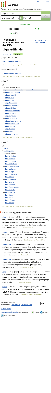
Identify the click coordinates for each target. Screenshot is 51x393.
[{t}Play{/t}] (16, 57)
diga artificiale (34, 65)
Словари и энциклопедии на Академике (21, 9)
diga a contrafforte (12, 92)
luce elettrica (10, 185)
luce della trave (11, 164)
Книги (37, 29)
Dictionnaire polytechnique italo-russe (15, 65)
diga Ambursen (11, 103)
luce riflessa (10, 200)
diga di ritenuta (11, 118)
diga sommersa (11, 134)
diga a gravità (10, 95)
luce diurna (9, 182)
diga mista (9, 131)
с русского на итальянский (40, 41)
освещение (9, 151)
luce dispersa (10, 179)
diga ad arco (10, 100)
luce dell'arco (10, 169)
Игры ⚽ (14, 33)
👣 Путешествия (6, 308)
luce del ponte (10, 161)
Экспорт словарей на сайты (9, 312)
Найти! (45, 16)
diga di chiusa (10, 113)
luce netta (9, 198)
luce (31, 206)
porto (4, 232)
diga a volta (9, 98)
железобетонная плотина (37, 90)
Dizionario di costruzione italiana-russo (15, 76)
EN (34, 2)
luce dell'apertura (12, 166)
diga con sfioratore (12, 111)
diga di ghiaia (10, 116)
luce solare (9, 203)
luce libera (9, 195)
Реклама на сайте (26, 304)
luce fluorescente (12, 187)
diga (31, 137)
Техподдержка (16, 304)
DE (38, 2)
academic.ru (9, 4)
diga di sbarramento (13, 121)
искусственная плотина (11, 61)
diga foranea (10, 129)
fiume (4, 287)
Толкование (7, 54)
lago (4, 272)
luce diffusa (9, 177)
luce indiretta (10, 190)
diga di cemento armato (13, 90)
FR (47, 2)
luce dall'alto (10, 159)
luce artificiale (10, 156)
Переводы (14, 29)
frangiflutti (6, 244)
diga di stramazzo (12, 124)
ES (43, 2)
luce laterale (10, 192)
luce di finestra (11, 174)
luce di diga (9, 172)
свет (6, 148)
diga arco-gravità (12, 105)
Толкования (25, 25)
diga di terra (10, 126)
